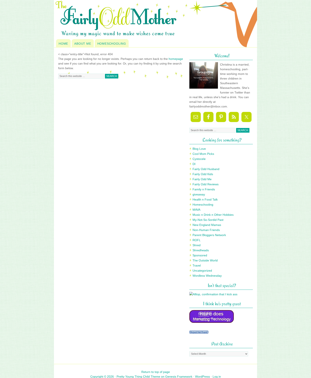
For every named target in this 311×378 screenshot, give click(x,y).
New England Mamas (207, 225)
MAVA (196, 209)
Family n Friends (204, 189)
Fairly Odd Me (202, 179)
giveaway (199, 194)
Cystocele (199, 159)
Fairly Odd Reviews (206, 184)
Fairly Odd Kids (203, 174)
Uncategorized (202, 270)
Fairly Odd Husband (206, 169)
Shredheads (201, 250)
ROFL (197, 240)
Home (63, 43)
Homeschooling (111, 43)
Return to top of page (155, 372)
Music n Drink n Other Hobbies (213, 214)
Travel (197, 265)
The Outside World (205, 260)
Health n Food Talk (205, 199)
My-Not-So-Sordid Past (208, 219)
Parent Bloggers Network (209, 235)
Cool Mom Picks (203, 153)
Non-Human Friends (206, 230)
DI (194, 164)
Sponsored (200, 255)
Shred (197, 245)
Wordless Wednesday (207, 275)
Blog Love (199, 148)
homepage (176, 58)
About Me (82, 43)
